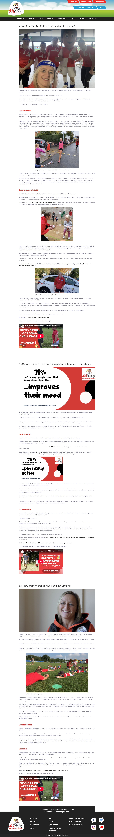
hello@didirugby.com (60, 812)
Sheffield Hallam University (56, 447)
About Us (31, 19)
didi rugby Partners (75, 825)
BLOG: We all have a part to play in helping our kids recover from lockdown (55, 364)
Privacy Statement (75, 821)
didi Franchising (99, 1)
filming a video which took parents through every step (40, 202)
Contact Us (92, 19)
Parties (82, 19)
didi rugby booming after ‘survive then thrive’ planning (44, 586)
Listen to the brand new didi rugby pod (37, 317)
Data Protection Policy (77, 818)
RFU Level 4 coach (41, 452)
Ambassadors (61, 19)
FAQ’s (32, 828)
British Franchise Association (85, 7)
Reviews (50, 19)
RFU (101, 7)
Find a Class (20, 19)
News (41, 19)
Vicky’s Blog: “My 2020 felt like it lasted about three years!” (47, 26)
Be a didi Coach (86, 1)
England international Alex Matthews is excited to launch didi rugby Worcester (49, 543)
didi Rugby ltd (60, 835)
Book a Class (73, 1)
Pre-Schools (34, 825)
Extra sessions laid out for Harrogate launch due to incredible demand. (47, 770)
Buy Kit (73, 19)
